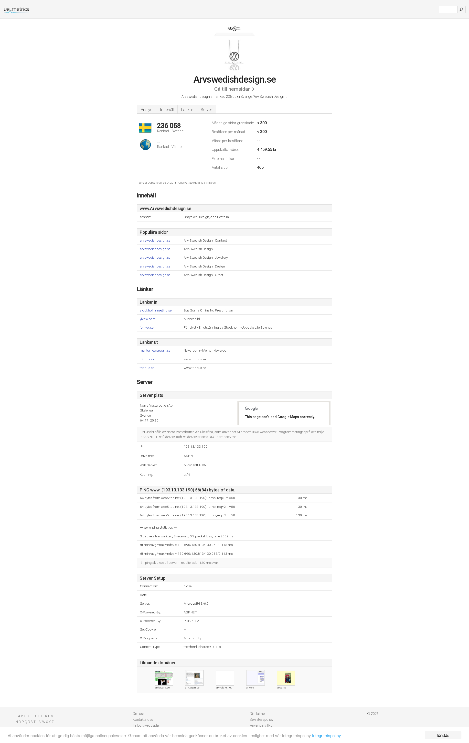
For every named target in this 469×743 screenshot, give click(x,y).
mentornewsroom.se (155, 350)
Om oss (139, 714)
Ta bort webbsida (146, 725)
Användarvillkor (262, 725)
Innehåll (167, 109)
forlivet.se (146, 327)
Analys (146, 109)
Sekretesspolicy (261, 719)
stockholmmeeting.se (155, 310)
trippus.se (147, 359)
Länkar (187, 109)
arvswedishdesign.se (155, 240)
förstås (443, 735)
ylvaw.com (148, 319)
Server (206, 109)
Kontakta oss (143, 719)
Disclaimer (258, 714)
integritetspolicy (326, 735)
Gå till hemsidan (232, 89)
